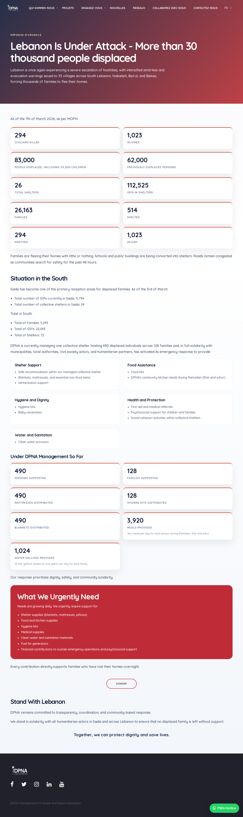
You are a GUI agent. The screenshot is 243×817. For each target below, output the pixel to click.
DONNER (121, 683)
